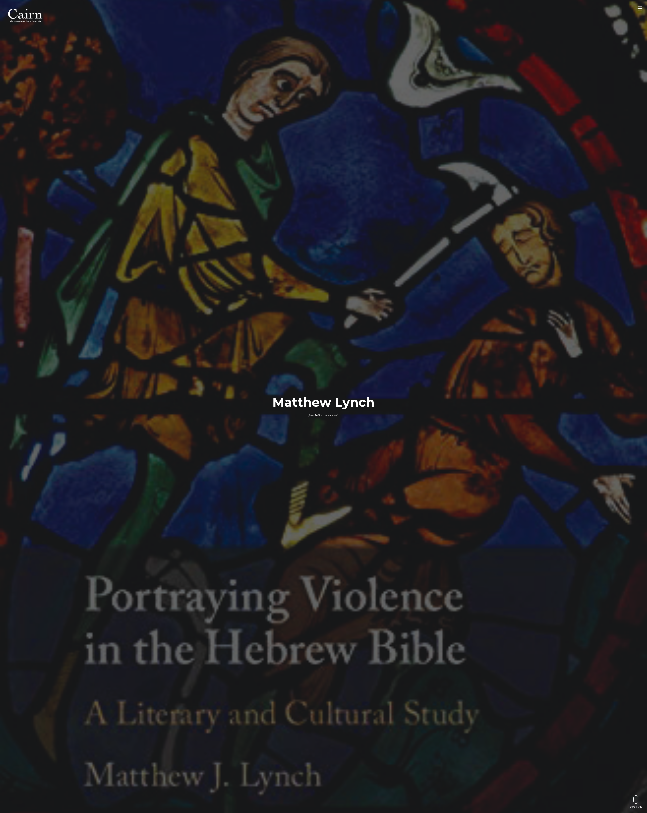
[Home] (25, 15)
